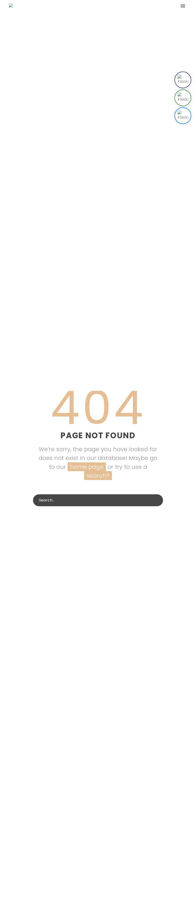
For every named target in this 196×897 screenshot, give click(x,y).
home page (86, 467)
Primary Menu (183, 6)
